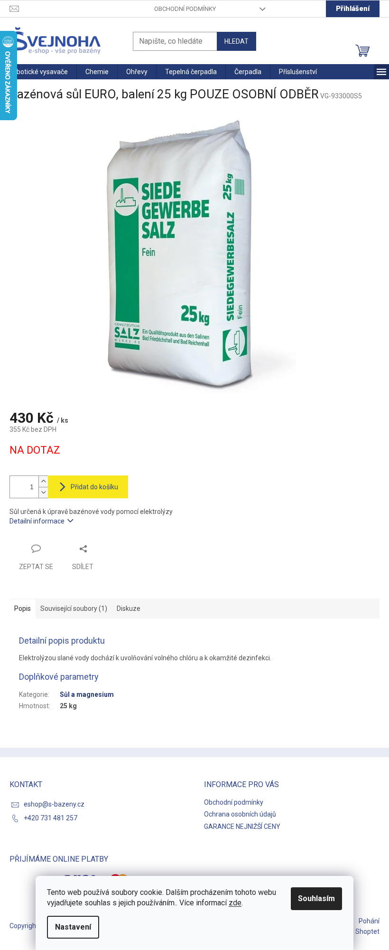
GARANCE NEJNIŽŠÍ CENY (242, 826)
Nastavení (73, 926)
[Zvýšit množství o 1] (43, 481)
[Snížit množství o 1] (43, 492)
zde (235, 902)
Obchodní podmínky (185, 8)
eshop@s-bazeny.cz (54, 804)
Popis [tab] (22, 608)
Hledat (236, 41)
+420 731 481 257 (50, 818)
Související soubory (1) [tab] (73, 608)
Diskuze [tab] (128, 608)
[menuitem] (38, 71)
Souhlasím (316, 898)
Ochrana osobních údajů (240, 814)
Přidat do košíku (94, 487)
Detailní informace (37, 521)
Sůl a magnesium (87, 694)
